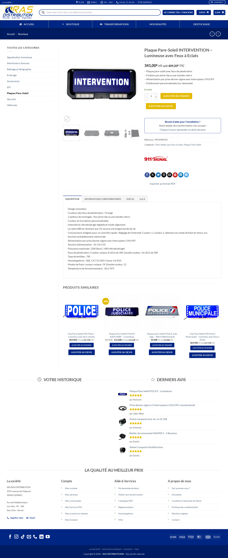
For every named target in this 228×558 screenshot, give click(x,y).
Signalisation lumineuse (19, 57)
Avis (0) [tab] (130, 199)
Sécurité (11, 99)
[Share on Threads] (163, 175)
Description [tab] (72, 199)
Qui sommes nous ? (181, 488)
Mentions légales (180, 513)
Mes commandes (73, 500)
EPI (9, 87)
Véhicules (12, 105)
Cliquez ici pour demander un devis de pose (183, 129)
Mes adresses (71, 494)
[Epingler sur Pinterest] (175, 175)
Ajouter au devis (161, 106)
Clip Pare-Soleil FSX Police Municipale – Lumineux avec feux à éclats (202, 336)
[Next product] (212, 34)
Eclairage (12, 75)
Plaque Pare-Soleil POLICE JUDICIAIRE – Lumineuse (122, 335)
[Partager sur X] (152, 175)
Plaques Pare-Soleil (17, 93)
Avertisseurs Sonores (18, 63)
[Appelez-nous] (35, 537)
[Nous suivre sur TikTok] (23, 537)
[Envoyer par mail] (169, 175)
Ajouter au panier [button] (81, 345)
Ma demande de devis (128, 488)
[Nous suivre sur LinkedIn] (41, 537)
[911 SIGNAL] (156, 158)
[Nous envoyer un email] (29, 537)
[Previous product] (218, 34)
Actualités (176, 494)
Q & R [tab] (142, 199)
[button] (145, 2)
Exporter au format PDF (162, 183)
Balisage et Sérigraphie (19, 69)
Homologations (125, 513)
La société (6, 2)
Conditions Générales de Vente (186, 500)
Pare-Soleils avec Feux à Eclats (169, 144)
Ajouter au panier (176, 96)
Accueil (11, 33)
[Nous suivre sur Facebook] (10, 537)
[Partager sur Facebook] (147, 175)
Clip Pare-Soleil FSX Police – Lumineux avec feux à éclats (81, 335)
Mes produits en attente (76, 513)
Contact (175, 519)
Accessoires (13, 81)
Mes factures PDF (73, 507)
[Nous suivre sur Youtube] (48, 537)
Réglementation (126, 507)
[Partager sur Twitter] (158, 175)
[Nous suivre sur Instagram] (16, 537)
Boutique (23, 33)
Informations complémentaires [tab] (103, 199)
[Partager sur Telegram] (186, 175)
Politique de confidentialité (185, 507)
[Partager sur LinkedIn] (180, 175)
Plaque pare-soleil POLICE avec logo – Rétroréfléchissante (162, 335)
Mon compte (71, 488)
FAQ (120, 519)
